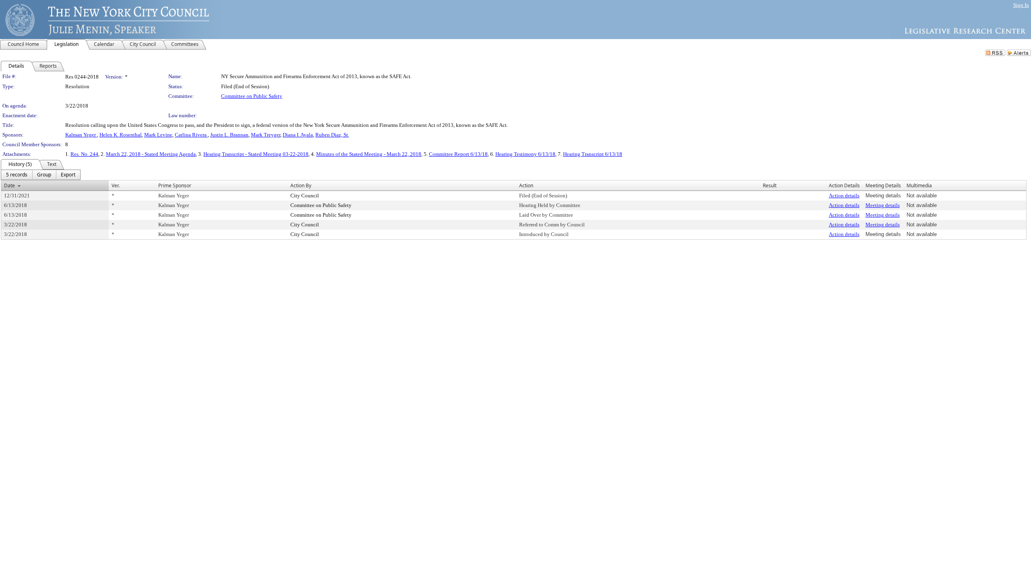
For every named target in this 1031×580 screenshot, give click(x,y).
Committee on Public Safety (251, 96)
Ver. (116, 185)
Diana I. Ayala (298, 135)
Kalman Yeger (81, 135)
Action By (300, 185)
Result (769, 185)
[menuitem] (16, 175)
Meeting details (882, 205)
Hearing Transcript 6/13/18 (592, 154)
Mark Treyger (265, 135)
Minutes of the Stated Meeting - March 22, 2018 (368, 154)
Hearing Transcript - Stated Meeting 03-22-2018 (255, 154)
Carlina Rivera (191, 135)
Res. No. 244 (84, 154)
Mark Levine (158, 135)
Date (9, 185)
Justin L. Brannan (229, 135)
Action (526, 185)
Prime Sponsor (174, 185)
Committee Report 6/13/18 (458, 154)
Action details (844, 196)
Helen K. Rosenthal (120, 135)
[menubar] (41, 175)
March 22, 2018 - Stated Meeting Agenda (151, 154)
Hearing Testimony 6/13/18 (525, 154)
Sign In (1021, 5)
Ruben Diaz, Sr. (332, 135)
